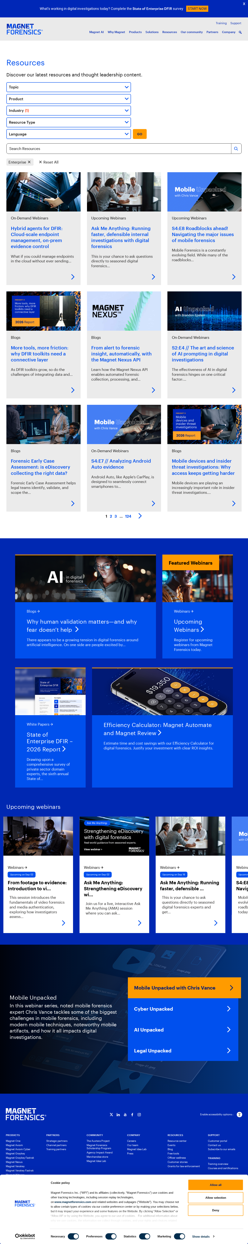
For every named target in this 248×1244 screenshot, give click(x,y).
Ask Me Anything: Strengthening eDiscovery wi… (77, 888)
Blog (170, 1149)
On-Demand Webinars (29, 218)
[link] (78, 875)
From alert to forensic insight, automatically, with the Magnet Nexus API (121, 353)
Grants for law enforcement (184, 1166)
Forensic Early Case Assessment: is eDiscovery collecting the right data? (40, 467)
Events (171, 1145)
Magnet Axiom (14, 1145)
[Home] (26, 1114)
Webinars (182, 611)
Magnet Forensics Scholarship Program (99, 1147)
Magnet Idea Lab (96, 1161)
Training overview (218, 1163)
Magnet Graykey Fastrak (20, 1157)
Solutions (152, 32)
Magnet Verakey (15, 1166)
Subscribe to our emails (221, 1149)
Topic (14, 87)
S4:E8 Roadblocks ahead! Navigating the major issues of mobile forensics (203, 234)
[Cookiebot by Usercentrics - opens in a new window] (25, 1236)
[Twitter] (111, 1114)
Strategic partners (56, 1140)
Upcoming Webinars (108, 218)
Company (228, 32)
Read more (73, 277)
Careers (131, 1140)
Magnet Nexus (14, 1162)
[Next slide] (240, 875)
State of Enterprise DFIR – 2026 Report (50, 742)
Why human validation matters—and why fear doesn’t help (82, 625)
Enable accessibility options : (216, 1114)
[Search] (236, 149)
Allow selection (215, 1197)
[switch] (110, 1236)
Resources (169, 32)
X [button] (244, 4)
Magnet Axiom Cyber (18, 1149)
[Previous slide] (7, 875)
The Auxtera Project (98, 1140)
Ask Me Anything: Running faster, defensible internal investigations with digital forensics (121, 237)
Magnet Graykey (15, 1153)
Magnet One (13, 1140)
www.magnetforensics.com (72, 1201)
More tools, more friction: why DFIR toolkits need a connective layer (39, 353)
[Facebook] (132, 1114)
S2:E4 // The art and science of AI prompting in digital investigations (203, 353)
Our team (132, 1145)
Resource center (177, 1140)
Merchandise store (97, 1156)
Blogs (15, 337)
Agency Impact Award (100, 1152)
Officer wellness (177, 1157)
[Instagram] (139, 1114)
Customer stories (178, 1162)
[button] (240, 32)
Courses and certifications (223, 1168)
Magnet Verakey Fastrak (20, 1170)
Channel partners (56, 1145)
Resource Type (22, 122)
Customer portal (217, 1140)
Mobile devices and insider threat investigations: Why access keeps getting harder (203, 467)
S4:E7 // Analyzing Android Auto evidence (121, 464)
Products (135, 32)
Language (18, 134)
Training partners (56, 1149)
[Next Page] (140, 516)
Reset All (51, 162)
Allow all (215, 1185)
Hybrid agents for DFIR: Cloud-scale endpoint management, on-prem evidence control (37, 237)
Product (16, 99)
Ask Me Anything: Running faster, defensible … (153, 885)
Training (221, 23)
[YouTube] (125, 1114)
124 (128, 516)
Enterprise (17, 162)
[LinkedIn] (118, 1114)
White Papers (38, 724)
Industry (19, 110)
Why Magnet (116, 32)
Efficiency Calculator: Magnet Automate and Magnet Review (158, 729)
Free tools (173, 1153)
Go (139, 134)
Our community (192, 32)
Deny (215, 1210)
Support (235, 23)
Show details (201, 1236)
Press (130, 1153)
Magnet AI (96, 32)
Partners (212, 32)
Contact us (214, 1145)
